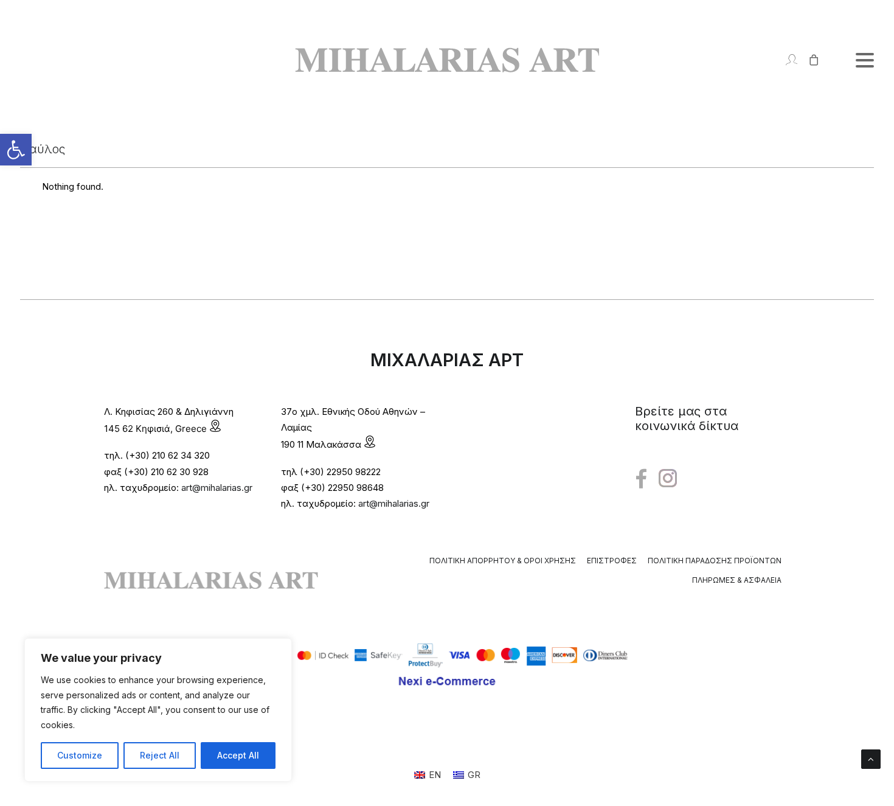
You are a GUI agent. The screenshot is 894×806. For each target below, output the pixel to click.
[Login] (786, 60)
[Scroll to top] (871, 758)
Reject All (159, 755)
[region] (158, 710)
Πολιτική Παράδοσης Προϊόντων (714, 560)
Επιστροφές (612, 560)
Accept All (238, 755)
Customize (79, 755)
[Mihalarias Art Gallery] (447, 60)
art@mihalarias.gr (216, 487)
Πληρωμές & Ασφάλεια (736, 580)
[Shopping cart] (808, 60)
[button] (16, 149)
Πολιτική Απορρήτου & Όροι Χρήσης (502, 560)
